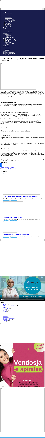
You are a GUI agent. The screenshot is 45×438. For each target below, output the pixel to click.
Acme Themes (24, 436)
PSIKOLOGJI (8, 22)
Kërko (1, 7)
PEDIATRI (7, 14)
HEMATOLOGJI (8, 18)
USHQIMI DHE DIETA (9, 19)
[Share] (22, 166)
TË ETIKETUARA (13, 200)
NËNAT (4, 28)
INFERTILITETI (8, 30)
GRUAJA (5, 306)
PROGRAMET (6, 46)
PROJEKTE (7, 49)
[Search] (43, 9)
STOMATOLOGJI (8, 21)
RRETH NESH (6, 54)
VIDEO (4, 45)
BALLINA (5, 12)
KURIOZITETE (6, 44)
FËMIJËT (5, 33)
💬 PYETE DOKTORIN (7, 27)
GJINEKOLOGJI (8, 15)
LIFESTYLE (5, 310)
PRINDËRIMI (8, 35)
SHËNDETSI (5, 317)
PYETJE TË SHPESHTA (8, 13)
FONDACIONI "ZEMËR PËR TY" (10, 53)
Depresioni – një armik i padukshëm (7, 167)
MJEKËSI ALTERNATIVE (10, 40)
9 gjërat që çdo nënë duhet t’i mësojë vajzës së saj (9, 168)
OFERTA (4, 51)
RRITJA (6, 36)
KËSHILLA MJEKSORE (10, 39)
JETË (4, 307)
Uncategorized (5, 320)
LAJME (4, 309)
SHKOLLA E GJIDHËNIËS (8, 52)
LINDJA (6, 34)
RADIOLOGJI (8, 25)
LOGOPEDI (7, 23)
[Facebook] (22, 164)
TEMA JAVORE (8, 42)
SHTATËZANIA (8, 31)
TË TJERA (7, 41)
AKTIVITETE (8, 47)
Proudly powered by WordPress (6, 436)
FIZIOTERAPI (8, 24)
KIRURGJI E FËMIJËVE (10, 20)
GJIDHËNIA (7, 29)
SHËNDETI (5, 38)
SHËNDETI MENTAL (9, 37)
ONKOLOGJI (8, 17)
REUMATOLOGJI (8, 26)
